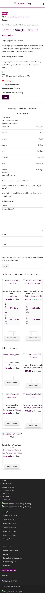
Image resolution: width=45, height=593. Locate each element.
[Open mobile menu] (2, 4)
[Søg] (5, 4)
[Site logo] (22, 3)
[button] (11, 338)
